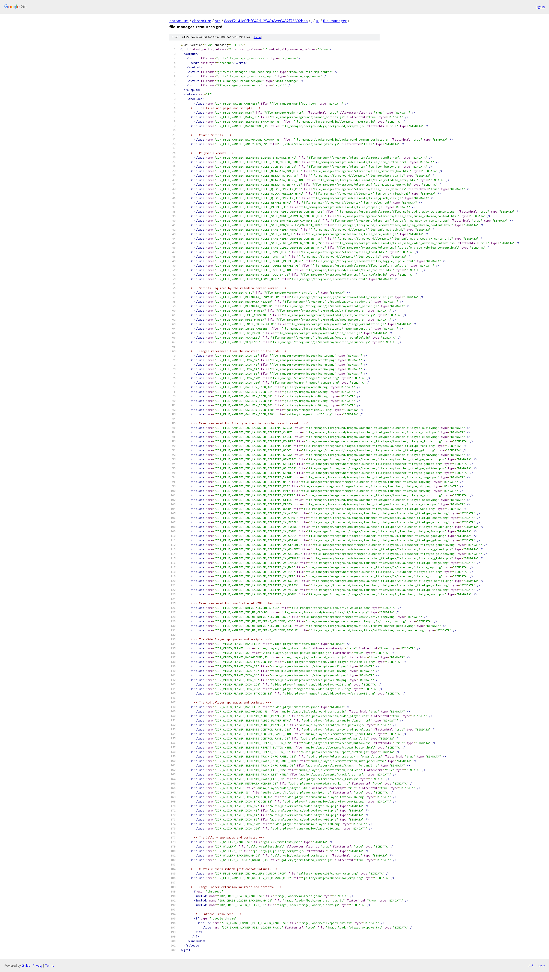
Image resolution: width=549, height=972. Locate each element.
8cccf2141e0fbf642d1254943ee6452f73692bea (266, 20)
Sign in (540, 7)
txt (531, 965)
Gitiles (26, 965)
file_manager (335, 20)
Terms (49, 965)
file (257, 37)
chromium (179, 20)
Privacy (37, 965)
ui (317, 20)
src (217, 20)
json (541, 965)
